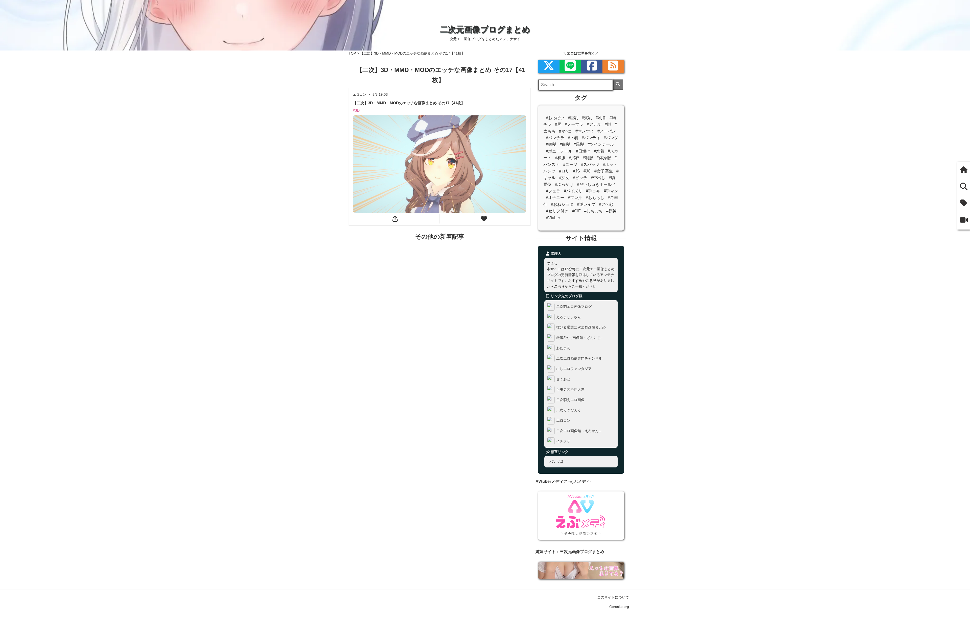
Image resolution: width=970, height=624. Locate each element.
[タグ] (963, 203)
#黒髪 (579, 144)
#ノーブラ (574, 124)
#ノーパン (606, 131)
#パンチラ (555, 138)
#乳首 (601, 118)
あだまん (563, 348)
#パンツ (611, 138)
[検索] (618, 84)
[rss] (613, 66)
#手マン (611, 191)
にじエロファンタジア (574, 369)
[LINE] (570, 66)
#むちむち (593, 211)
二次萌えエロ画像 (570, 400)
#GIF (576, 211)
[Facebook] (591, 66)
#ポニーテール (559, 151)
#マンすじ (584, 131)
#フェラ (553, 191)
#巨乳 (573, 118)
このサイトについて (613, 597)
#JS (576, 171)
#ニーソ (570, 164)
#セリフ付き (557, 211)
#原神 (611, 211)
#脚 (608, 124)
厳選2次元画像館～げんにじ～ (580, 338)
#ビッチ (580, 178)
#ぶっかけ (564, 184)
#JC (587, 171)
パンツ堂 (556, 462)
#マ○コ (565, 131)
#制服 (588, 158)
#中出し (598, 178)
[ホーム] (963, 170)
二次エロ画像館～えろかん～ (579, 431)
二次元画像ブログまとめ (485, 29)
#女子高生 (603, 171)
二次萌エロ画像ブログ (574, 307)
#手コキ (593, 191)
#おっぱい (555, 118)
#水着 (599, 151)
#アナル (594, 124)
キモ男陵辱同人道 (570, 389)
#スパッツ (590, 164)
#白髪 (565, 144)
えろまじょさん (568, 317)
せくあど (563, 379)
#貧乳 (587, 118)
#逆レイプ (586, 204)
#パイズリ (573, 191)
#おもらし (595, 197)
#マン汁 (575, 197)
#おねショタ (562, 204)
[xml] (549, 66)
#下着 (573, 138)
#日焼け (583, 151)
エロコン (563, 420)
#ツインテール (601, 144)
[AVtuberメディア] (963, 221)
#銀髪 (551, 144)
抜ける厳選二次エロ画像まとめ (581, 327)
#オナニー (555, 197)
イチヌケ (563, 441)
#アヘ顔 (606, 204)
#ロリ (564, 171)
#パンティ (591, 138)
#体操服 (604, 158)
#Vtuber (553, 218)
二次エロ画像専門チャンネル (579, 358)
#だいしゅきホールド (596, 184)
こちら (559, 286)
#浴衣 (574, 158)
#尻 (558, 124)
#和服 (560, 158)
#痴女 (564, 178)
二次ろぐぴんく (568, 410)
